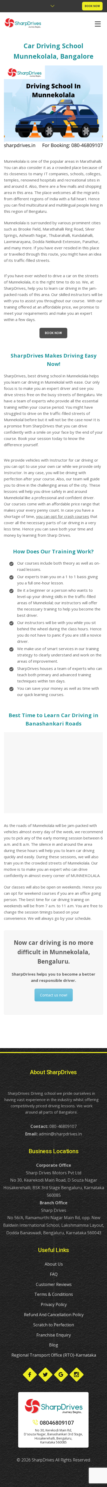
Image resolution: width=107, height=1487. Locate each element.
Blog (53, 1345)
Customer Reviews (54, 1284)
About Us (54, 1264)
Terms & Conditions (53, 1294)
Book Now (53, 333)
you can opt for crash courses (62, 516)
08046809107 (57, 1423)
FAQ (54, 1274)
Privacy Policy (54, 1304)
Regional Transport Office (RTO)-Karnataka (53, 1355)
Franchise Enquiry (53, 1335)
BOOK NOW (92, 6)
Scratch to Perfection (53, 1325)
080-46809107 (63, 1126)
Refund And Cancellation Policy (54, 1314)
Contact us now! (53, 995)
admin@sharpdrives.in (60, 1134)
